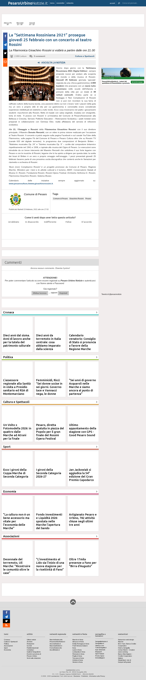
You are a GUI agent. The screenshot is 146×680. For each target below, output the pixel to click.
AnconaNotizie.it (55, 644)
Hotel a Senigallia (124, 648)
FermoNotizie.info (56, 648)
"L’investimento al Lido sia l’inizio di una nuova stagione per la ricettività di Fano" (50, 564)
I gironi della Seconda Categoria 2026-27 (48, 473)
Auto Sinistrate (100, 650)
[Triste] (32, 229)
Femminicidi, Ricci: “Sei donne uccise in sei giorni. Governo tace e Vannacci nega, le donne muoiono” (49, 388)
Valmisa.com (99, 645)
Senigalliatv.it (99, 643)
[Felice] (68, 229)
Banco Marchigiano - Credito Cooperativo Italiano (125, 656)
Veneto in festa (77, 662)
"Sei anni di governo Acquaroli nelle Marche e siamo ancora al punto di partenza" (82, 386)
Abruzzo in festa (78, 641)
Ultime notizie (31, 639)
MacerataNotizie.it (56, 646)
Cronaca (7, 639)
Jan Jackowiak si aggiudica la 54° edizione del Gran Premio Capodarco (81, 475)
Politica (6, 644)
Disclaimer (77, 676)
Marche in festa (77, 639)
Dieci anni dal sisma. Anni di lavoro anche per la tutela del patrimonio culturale (17, 340)
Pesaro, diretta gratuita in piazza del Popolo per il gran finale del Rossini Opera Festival (50, 431)
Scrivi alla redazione (34, 658)
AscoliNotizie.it (55, 650)
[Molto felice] (86, 229)
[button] (112, 3)
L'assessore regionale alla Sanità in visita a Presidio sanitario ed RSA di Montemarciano (17, 386)
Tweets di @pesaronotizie (111, 294)
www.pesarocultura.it (19, 183)
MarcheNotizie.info (56, 639)
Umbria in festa (77, 660)
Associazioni (8, 646)
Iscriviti (29, 646)
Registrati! (63, 293)
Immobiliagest (100, 658)
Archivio (29, 641)
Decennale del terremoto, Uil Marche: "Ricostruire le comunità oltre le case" (16, 566)
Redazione (30, 644)
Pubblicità (84, 676)
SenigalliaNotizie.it (101, 641)
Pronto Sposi (99, 656)
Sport (6, 648)
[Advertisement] (123, 47)
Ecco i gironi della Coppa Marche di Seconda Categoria (15, 473)
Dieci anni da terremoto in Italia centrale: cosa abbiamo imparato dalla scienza (48, 342)
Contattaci (30, 650)
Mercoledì (20, 23)
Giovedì (32, 23)
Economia (7, 650)
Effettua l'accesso (39, 293)
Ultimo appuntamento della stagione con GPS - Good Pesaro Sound (82, 430)
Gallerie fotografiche (34, 652)
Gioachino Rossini (76, 199)
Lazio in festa (77, 650)
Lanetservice (55, 676)
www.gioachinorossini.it (41, 183)
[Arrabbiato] (13, 229)
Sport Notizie (99, 654)
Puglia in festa (77, 656)
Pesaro (88, 199)
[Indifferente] (50, 229)
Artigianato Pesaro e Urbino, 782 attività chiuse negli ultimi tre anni (83, 519)
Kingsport (98, 652)
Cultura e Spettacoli (84, 56)
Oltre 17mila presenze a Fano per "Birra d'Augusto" (83, 563)
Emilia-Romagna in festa (80, 644)
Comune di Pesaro (35, 194)
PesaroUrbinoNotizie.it (57, 641)
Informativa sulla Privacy (97, 676)
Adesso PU (8, 23)
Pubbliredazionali (32, 648)
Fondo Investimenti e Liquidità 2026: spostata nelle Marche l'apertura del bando (49, 521)
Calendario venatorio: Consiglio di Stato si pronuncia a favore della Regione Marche (82, 342)
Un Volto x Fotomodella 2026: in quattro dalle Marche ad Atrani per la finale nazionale (17, 433)
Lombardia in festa (78, 652)
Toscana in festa (78, 658)
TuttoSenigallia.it (100, 647)
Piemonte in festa (78, 654)
